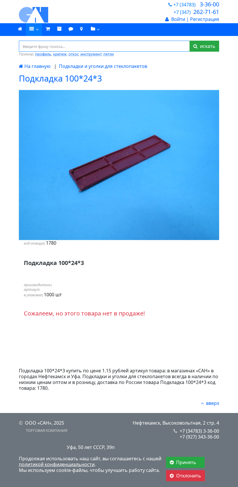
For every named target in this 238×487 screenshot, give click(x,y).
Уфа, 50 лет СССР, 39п (91, 447)
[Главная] (20, 29)
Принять (186, 462)
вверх (212, 403)
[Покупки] (59, 29)
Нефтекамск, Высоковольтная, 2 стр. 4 (176, 423)
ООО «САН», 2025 (44, 423)
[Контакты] (81, 29)
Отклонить (188, 475)
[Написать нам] (71, 29)
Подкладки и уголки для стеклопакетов (103, 66)
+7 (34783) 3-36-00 (199, 431)
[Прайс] (34, 29)
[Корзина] (47, 29)
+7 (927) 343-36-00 (199, 437)
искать (206, 46)
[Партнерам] (95, 29)
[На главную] (49, 15)
